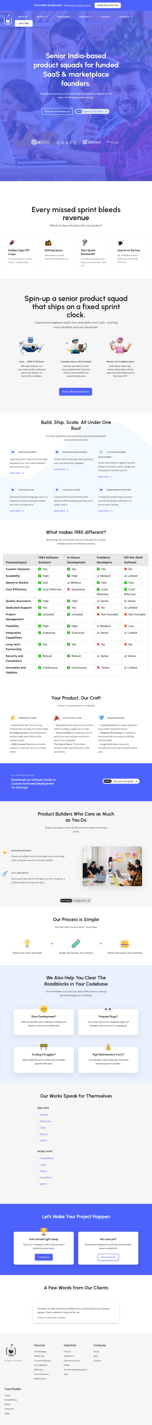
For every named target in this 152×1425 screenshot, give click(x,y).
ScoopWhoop (47, 1158)
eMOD (43, 1140)
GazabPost (45, 1177)
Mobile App (39, 1356)
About (96, 1351)
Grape (43, 1164)
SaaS (66, 1374)
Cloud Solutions (41, 1374)
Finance (67, 1351)
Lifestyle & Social (72, 1360)
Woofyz (44, 1114)
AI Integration (41, 1365)
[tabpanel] (76, 1312)
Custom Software (42, 1360)
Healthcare (69, 1356)
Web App (38, 1369)
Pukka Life (45, 1121)
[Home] (8, 20)
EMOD (7, 1404)
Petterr (43, 1171)
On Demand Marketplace (75, 1369)
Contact (97, 1360)
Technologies (40, 1351)
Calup (43, 1127)
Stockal (44, 1134)
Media (66, 1365)
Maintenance (40, 1378)
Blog (96, 1356)
